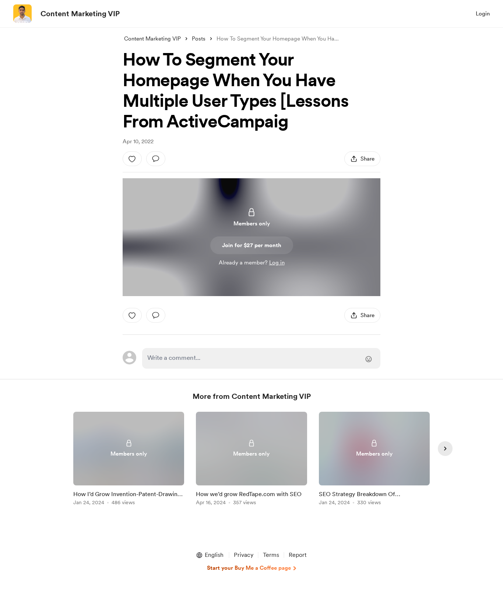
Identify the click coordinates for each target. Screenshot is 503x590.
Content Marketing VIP (80, 13)
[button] (209, 555)
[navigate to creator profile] (22, 13)
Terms (271, 554)
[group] (128, 460)
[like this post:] (132, 158)
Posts (198, 38)
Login (483, 13)
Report (297, 554)
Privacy (243, 554)
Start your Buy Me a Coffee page (249, 568)
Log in (277, 262)
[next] (445, 448)
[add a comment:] (155, 158)
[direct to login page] (261, 358)
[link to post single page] (128, 460)
